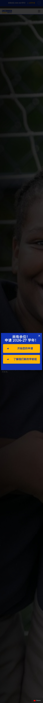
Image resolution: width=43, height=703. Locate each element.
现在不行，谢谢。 (21, 367)
